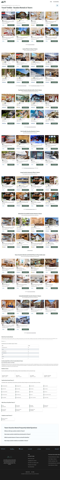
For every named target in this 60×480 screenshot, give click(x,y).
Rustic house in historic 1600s (6, 284)
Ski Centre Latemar (4, 394)
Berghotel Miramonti (33, 227)
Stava (4, 80)
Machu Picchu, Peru (31, 458)
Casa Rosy (18, 21)
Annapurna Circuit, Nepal (32, 464)
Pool (2, 362)
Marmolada (17, 391)
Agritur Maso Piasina (48, 186)
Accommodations (56, 1)
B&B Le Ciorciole (48, 227)
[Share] (57, 5)
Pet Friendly (5, 362)
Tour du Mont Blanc (31, 466)
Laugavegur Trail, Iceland (32, 460)
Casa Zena (18, 145)
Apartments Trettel (48, 202)
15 (28, 349)
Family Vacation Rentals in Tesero (30, 209)
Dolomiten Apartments (19, 243)
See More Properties (30, 250)
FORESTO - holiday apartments (35, 268)
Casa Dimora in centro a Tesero (20, 268)
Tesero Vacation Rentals (31, 44)
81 (28, 347)
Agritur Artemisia (19, 227)
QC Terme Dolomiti (4, 391)
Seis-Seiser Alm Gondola (47, 394)
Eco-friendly (12, 362)
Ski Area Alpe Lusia (18, 397)
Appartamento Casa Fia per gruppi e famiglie (22, 186)
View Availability (10, 25)
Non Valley (31, 391)
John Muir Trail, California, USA (33, 462)
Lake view (9, 362)
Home (51, 1)
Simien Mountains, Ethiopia (53, 465)
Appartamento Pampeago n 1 (49, 78)
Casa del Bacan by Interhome (49, 284)
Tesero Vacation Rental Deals (31, 291)
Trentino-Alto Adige (4, 23)
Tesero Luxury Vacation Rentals (22, 85)
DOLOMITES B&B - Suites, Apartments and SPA (22, 202)
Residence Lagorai (33, 21)
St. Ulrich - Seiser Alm (33, 397)
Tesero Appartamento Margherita (50, 243)
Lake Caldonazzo (18, 394)
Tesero (7, 23)
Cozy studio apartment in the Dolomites (7, 145)
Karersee (31, 394)
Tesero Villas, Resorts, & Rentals (35, 85)
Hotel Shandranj (4, 78)
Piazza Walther (4, 397)
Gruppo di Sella (46, 397)
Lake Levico (45, 391)
